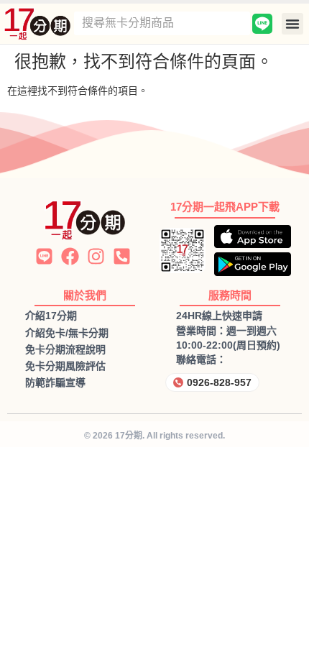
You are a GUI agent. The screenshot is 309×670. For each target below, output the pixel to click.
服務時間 (230, 295)
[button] (292, 24)
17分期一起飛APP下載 (225, 207)
